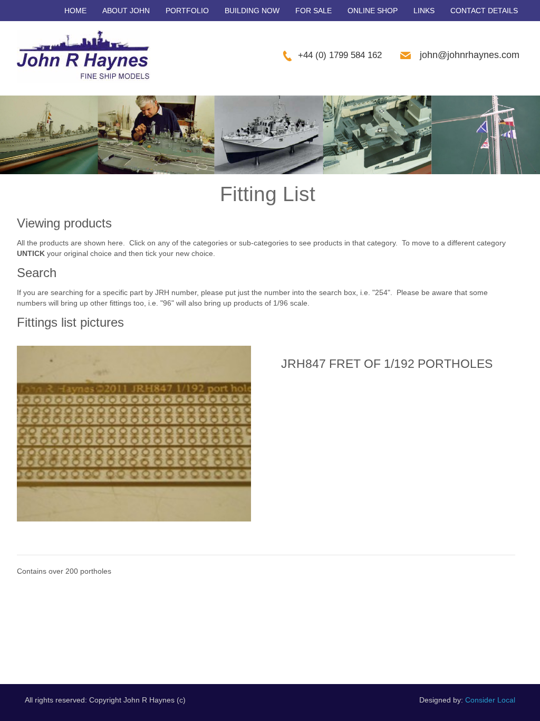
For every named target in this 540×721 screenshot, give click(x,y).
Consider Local (490, 700)
